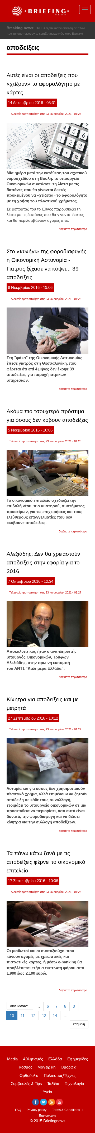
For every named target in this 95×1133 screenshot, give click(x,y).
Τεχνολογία (74, 1083)
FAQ (18, 1110)
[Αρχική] (39, 11)
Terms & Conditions (66, 1110)
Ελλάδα (55, 1059)
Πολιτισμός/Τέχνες (59, 1075)
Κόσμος (25, 1067)
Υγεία (47, 1091)
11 (23, 1015)
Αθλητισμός (33, 1059)
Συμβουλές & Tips (26, 1083)
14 (55, 1015)
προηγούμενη (20, 1005)
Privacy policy (36, 1110)
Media (12, 1059)
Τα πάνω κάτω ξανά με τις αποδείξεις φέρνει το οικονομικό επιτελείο (46, 861)
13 (44, 1015)
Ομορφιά (69, 1067)
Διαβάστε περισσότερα (73, 228)
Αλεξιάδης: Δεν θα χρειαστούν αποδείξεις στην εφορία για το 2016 (43, 562)
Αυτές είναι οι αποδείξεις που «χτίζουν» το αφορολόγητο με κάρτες (43, 83)
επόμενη (79, 1024)
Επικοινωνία (47, 1115)
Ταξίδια (53, 1083)
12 (33, 1015)
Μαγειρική (46, 1067)
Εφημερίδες (77, 1059)
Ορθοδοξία (29, 1075)
